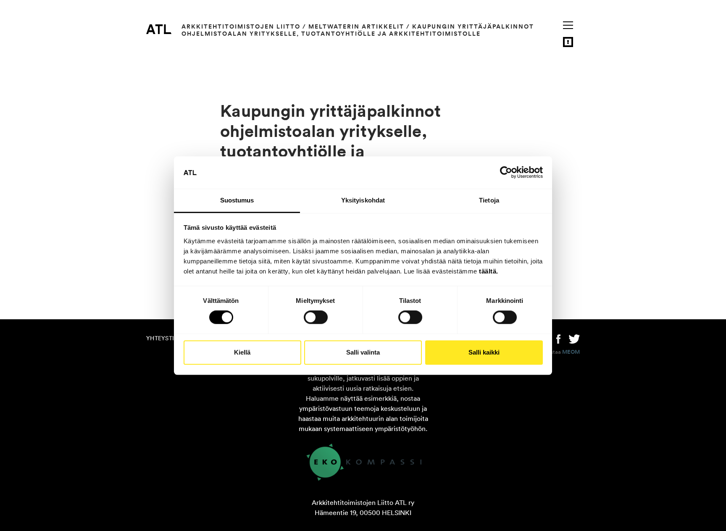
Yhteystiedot (168, 338)
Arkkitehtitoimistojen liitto (241, 26)
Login (568, 42)
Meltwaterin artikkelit (356, 26)
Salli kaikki (484, 352)
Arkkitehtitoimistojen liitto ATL (158, 29)
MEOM (571, 352)
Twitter (574, 338)
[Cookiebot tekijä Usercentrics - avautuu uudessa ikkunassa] (506, 172)
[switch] (316, 317)
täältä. (488, 271)
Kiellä (242, 352)
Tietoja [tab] (489, 200)
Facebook (558, 338)
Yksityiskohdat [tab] (363, 200)
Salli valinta (363, 352)
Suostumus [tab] (237, 200)
